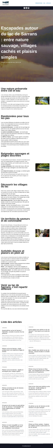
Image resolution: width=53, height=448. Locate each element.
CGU (44, 3)
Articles (48, 3)
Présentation (38, 3)
